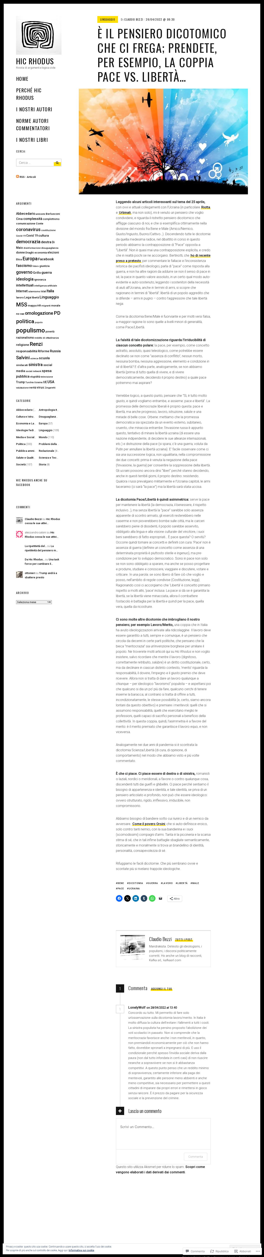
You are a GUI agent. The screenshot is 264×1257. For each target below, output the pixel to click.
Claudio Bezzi (133, 19)
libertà (182, 883)
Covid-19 (21, 236)
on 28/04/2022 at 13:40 (162, 1007)
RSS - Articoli (28, 176)
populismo (30, 330)
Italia (50, 291)
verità (32, 387)
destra (46, 242)
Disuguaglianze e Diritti (53, 416)
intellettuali (25, 285)
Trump (20, 382)
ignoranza (40, 279)
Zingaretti (50, 387)
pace (121, 888)
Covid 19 (32, 235)
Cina (19, 219)
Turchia (29, 382)
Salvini (23, 357)
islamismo (34, 291)
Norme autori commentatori (33, 124)
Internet (22, 291)
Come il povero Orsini (148, 824)
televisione (47, 377)
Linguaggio (107, 19)
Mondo (43, 437)
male (195, 883)
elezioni (53, 252)
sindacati (22, 365)
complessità (32, 219)
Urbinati (125, 213)
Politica (20, 444)
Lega (27, 297)
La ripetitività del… (36, 546)
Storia (42, 464)
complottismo (51, 219)
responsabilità (26, 351)
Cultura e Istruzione (28, 416)
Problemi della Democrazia (56, 444)
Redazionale (46, 450)
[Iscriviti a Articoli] (17, 177)
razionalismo (25, 337)
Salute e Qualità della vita (31, 457)
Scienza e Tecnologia (52, 457)
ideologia (25, 279)
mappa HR (34, 305)
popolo (39, 322)
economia (40, 252)
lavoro (168, 883)
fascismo (24, 265)
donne (20, 252)
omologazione (39, 313)
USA (50, 382)
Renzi (36, 344)
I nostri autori (34, 109)
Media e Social (25, 437)
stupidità (35, 376)
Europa (30, 259)
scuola (44, 358)
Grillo (37, 273)
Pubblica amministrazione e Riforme (38, 450)
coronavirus (28, 229)
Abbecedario (25, 214)
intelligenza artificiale (45, 285)
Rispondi (189, 1007)
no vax (20, 313)
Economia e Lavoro (28, 423)
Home (22, 78)
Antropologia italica (51, 409)
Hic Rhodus (35, 60)
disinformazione (32, 248)
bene (121, 883)
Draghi (29, 252)
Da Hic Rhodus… (35, 559)
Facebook (46, 259)
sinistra (35, 364)
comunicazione (25, 223)
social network (33, 371)
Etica (19, 259)
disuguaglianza (49, 247)
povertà (50, 331)
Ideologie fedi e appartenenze (35, 430)
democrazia (28, 241)
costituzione (48, 230)
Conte (39, 223)
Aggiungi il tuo (161, 989)
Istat (43, 291)
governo (24, 272)
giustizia (44, 266)
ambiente (40, 214)
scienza (34, 358)
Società (21, 464)
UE (45, 382)
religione (22, 345)
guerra (153, 883)
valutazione (22, 387)
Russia (55, 351)
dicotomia (136, 883)
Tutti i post (184, 939)
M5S (21, 305)
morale (55, 305)
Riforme (43, 351)
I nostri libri (32, 139)
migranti (46, 305)
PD (57, 313)
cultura (43, 235)
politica (25, 321)
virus (40, 387)
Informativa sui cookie (81, 1250)
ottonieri (30, 573)
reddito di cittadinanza (46, 338)
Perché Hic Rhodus (28, 93)
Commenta (195, 1156)
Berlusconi (53, 213)
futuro (36, 266)
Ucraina (134, 888)
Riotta (205, 207)
